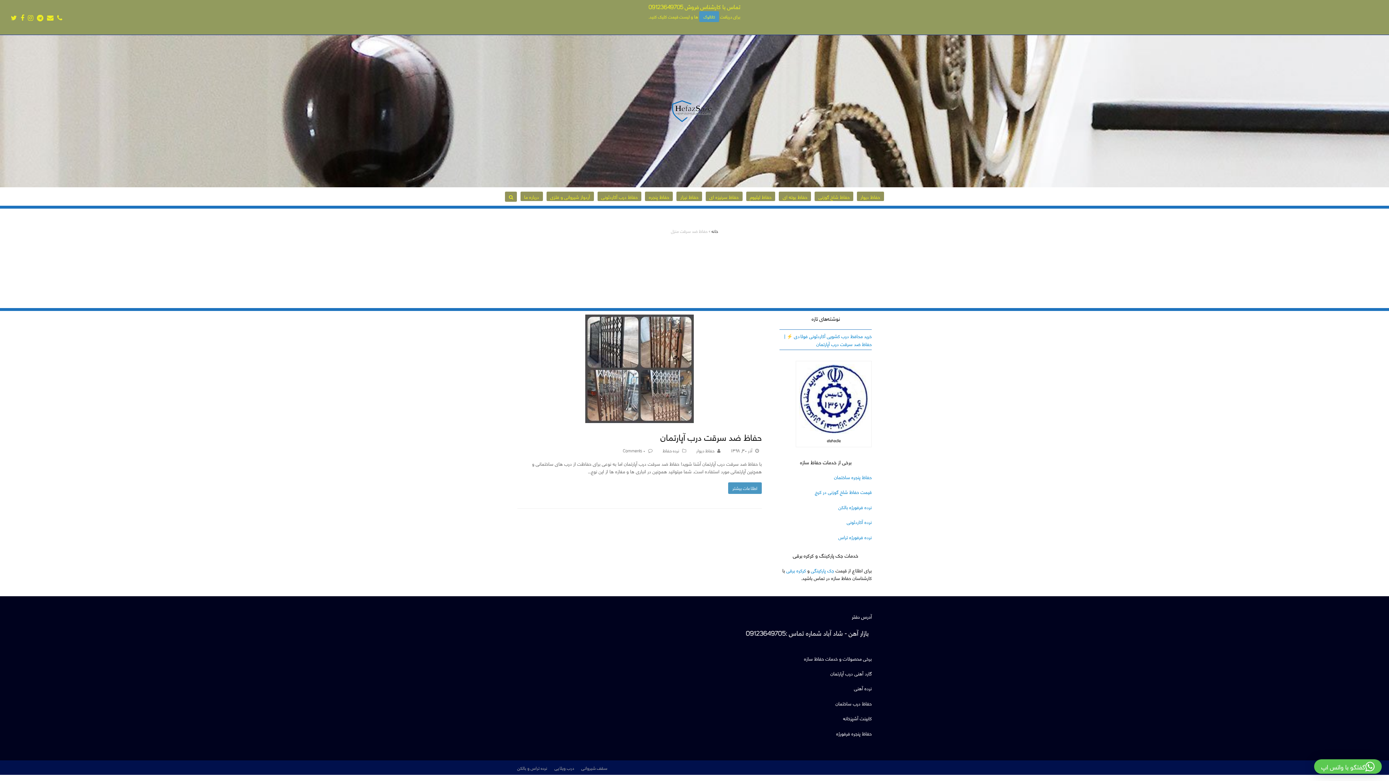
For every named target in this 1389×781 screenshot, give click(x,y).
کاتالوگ (709, 16)
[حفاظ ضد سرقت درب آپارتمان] (639, 419)
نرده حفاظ (671, 450)
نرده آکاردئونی (859, 521)
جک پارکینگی (822, 570)
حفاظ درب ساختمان (854, 703)
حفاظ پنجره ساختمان (853, 477)
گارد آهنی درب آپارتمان (851, 673)
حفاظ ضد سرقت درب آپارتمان (711, 436)
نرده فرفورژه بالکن (855, 507)
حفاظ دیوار (705, 450)
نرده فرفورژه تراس (855, 537)
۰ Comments (634, 450)
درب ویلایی (564, 768)
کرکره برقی (796, 570)
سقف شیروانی (594, 768)
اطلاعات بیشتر (744, 488)
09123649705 (666, 6)
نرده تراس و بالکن (532, 768)
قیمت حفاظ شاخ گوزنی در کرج (843, 491)
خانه (715, 231)
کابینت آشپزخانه (857, 718)
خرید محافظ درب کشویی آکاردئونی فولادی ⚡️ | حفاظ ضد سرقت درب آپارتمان (828, 339)
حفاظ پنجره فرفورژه (854, 733)
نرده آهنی (863, 688)
